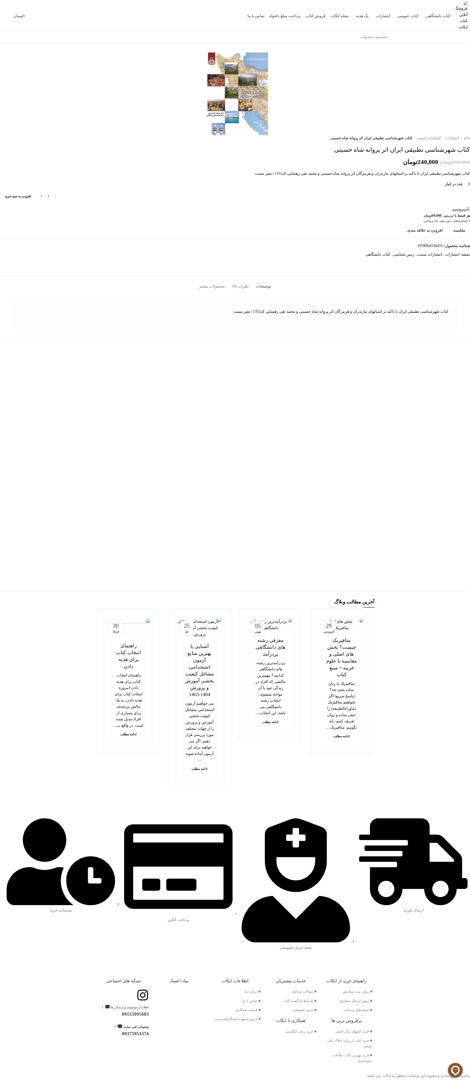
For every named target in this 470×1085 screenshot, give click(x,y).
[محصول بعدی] (2, 138)
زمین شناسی (403, 254)
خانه (466, 138)
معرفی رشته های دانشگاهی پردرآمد (270, 647)
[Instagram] (143, 995)
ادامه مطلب (341, 736)
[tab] (263, 283)
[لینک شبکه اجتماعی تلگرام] (460, 263)
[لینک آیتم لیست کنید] (346, 991)
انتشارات (451, 138)
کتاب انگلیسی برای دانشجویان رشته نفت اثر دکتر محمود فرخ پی (412, 438)
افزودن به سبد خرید (18, 196)
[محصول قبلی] (12, 138)
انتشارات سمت (428, 138)
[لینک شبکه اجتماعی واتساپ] (466, 263)
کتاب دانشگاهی (377, 254)
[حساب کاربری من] (2, 16)
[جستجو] (393, 37)
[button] (412, 467)
